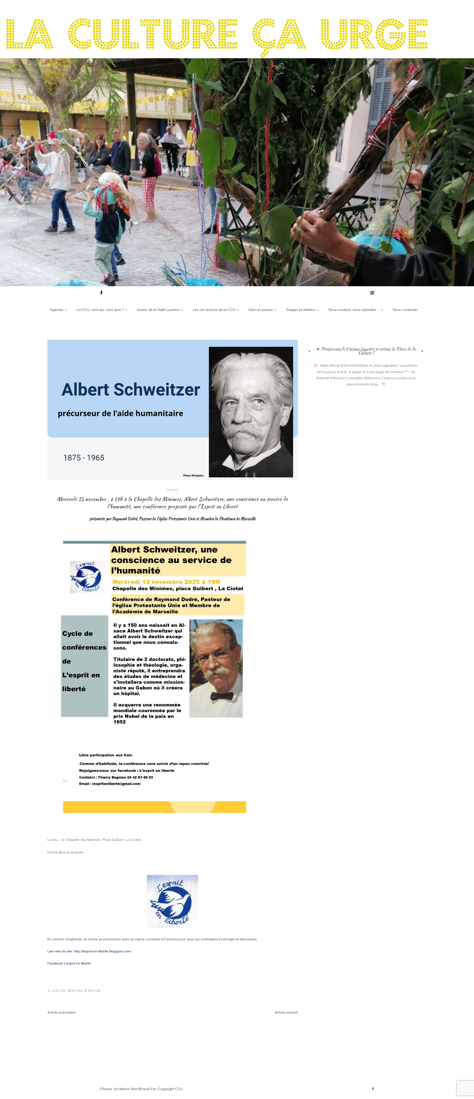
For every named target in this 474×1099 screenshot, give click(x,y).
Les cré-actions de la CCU (214, 309)
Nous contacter (405, 309)
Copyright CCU (170, 1089)
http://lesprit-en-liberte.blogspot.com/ (102, 951)
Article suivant (286, 1012)
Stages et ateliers (300, 309)
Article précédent (61, 1012)
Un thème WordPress (131, 1089)
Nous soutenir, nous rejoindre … (354, 309)
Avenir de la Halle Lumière (158, 309)
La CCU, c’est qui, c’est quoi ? (100, 309)
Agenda (56, 309)
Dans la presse (261, 309)
